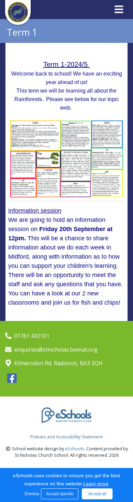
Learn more (95, 483)
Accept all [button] (97, 493)
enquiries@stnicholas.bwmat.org (56, 349)
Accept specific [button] (60, 493)
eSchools (74, 449)
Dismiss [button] (31, 493)
